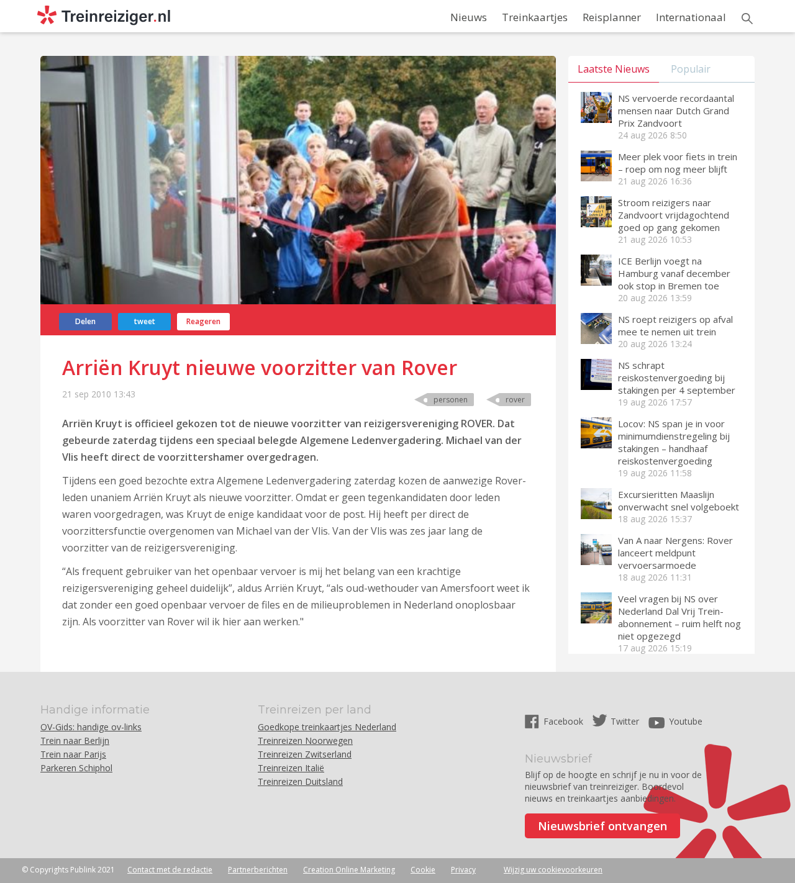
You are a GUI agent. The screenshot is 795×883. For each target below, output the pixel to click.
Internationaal (691, 17)
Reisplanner (612, 17)
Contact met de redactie (169, 869)
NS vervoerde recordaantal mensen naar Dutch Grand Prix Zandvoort (676, 110)
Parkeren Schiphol (76, 768)
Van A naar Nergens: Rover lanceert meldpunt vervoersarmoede (675, 552)
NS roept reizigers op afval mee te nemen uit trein (675, 325)
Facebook (564, 721)
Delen (85, 321)
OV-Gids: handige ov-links (91, 727)
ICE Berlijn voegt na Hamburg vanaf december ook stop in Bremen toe (674, 273)
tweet (144, 321)
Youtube (685, 721)
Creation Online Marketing (349, 869)
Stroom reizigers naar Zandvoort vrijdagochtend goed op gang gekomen (673, 214)
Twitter (625, 721)
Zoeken (747, 18)
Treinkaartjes (535, 17)
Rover (515, 399)
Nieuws (468, 17)
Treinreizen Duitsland (300, 781)
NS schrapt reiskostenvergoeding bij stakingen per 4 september (676, 377)
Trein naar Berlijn (74, 740)
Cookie (423, 869)
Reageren (203, 321)
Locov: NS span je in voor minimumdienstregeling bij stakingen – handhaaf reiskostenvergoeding (674, 442)
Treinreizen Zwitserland (305, 754)
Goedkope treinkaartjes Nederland (327, 727)
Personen (451, 399)
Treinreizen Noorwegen (305, 740)
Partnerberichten (258, 869)
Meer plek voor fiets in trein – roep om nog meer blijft (677, 162)
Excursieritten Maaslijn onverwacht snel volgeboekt (678, 500)
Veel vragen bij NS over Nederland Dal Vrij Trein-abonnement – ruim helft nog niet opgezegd (679, 617)
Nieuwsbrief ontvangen (602, 825)
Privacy (463, 869)
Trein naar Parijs (73, 754)
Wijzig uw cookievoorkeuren (553, 869)
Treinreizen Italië (291, 768)
